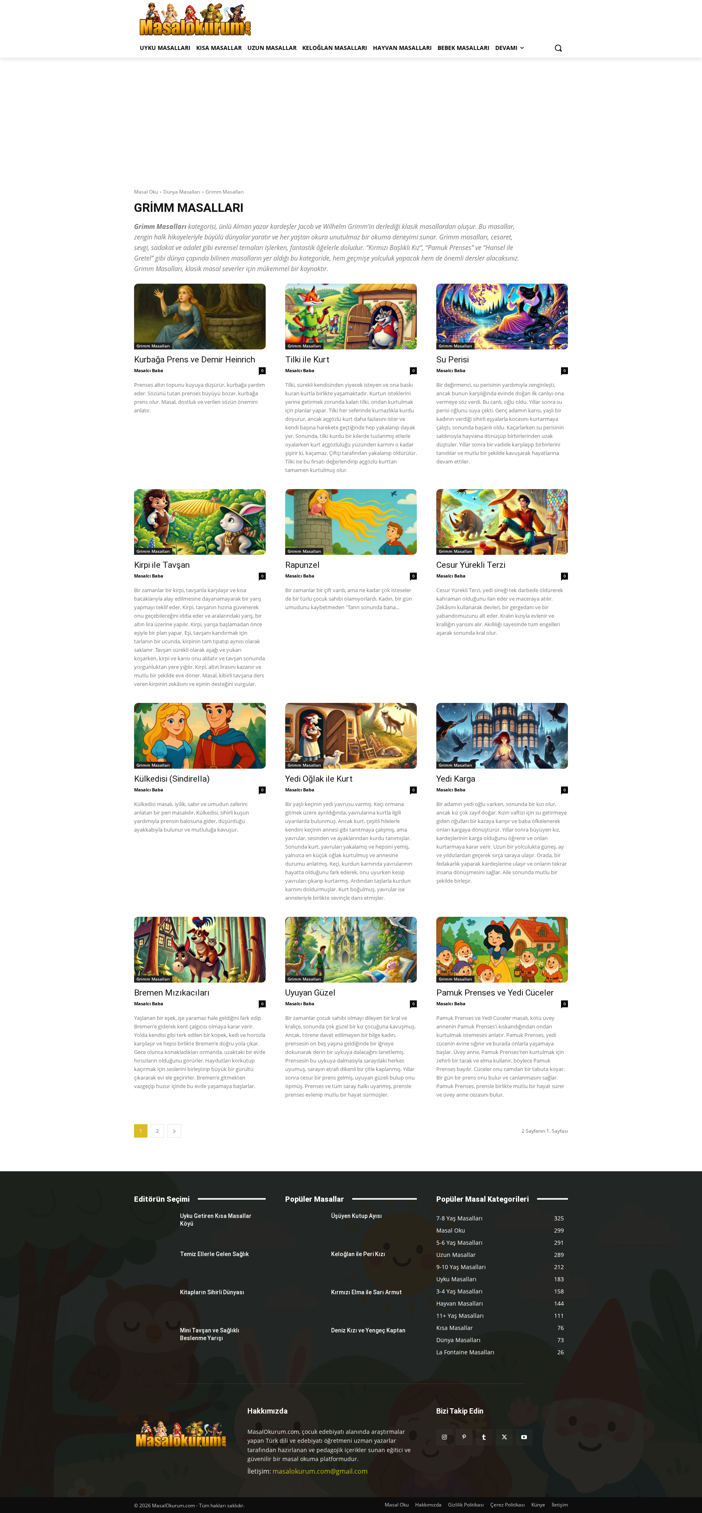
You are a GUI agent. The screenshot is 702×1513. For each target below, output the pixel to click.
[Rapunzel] (351, 522)
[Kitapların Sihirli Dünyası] (153, 1302)
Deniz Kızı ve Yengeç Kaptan (368, 1330)
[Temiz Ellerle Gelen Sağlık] (153, 1264)
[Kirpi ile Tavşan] (200, 522)
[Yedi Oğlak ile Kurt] (351, 736)
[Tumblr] (484, 1437)
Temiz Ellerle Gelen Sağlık (214, 1254)
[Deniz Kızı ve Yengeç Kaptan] (305, 1340)
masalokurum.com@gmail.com (320, 1471)
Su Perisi (452, 359)
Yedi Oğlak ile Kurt (319, 779)
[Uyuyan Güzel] (351, 950)
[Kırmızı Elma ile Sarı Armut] (305, 1302)
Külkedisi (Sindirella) (172, 779)
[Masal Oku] (195, 19)
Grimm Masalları (153, 346)
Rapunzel (302, 565)
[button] (558, 48)
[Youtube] (524, 1437)
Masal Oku (146, 191)
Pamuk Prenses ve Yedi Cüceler (495, 993)
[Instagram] (444, 1437)
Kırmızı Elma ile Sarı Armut (366, 1292)
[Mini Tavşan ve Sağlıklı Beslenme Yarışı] (153, 1340)
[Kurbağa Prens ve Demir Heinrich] (200, 316)
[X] (504, 1437)
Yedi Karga (455, 779)
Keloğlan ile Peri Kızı (358, 1254)
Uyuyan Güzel (310, 993)
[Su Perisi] (502, 316)
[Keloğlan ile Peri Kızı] (305, 1264)
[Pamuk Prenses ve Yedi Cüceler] (502, 950)
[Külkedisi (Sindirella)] (200, 736)
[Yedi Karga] (502, 736)
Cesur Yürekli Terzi (470, 565)
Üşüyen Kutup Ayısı (356, 1216)
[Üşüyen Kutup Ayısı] (305, 1226)
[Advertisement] (351, 118)
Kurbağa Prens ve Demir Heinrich (194, 359)
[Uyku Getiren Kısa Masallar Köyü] (153, 1226)
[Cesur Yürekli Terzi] (502, 522)
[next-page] (174, 1131)
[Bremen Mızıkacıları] (200, 950)
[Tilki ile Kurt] (351, 316)
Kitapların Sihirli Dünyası (212, 1292)
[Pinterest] (464, 1437)
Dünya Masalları (181, 191)
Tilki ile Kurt (307, 359)
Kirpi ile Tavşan (162, 565)
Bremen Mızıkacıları (172, 993)
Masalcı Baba (148, 370)
